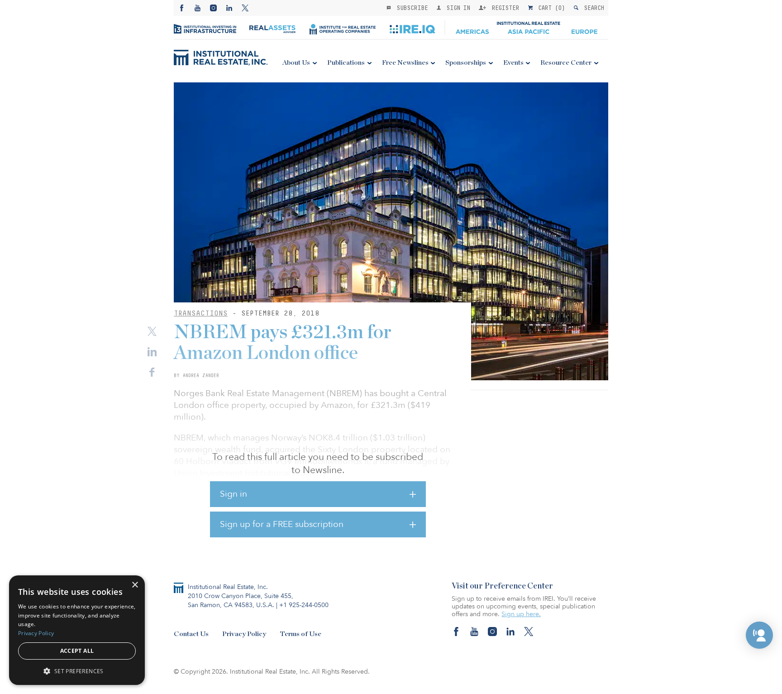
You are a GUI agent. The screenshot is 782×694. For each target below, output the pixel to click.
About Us (296, 62)
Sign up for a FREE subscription (281, 524)
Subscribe (410, 7)
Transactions (201, 313)
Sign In (456, 7)
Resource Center (565, 62)
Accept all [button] (77, 651)
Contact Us (191, 634)
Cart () (550, 7)
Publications (346, 62)
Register (503, 7)
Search (592, 7)
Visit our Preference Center (502, 586)
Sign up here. (521, 614)
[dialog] (77, 630)
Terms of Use (300, 634)
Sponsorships (465, 62)
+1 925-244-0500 (304, 605)
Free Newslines (405, 62)
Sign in (233, 494)
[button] (759, 635)
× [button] (134, 585)
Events (513, 62)
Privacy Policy (244, 634)
